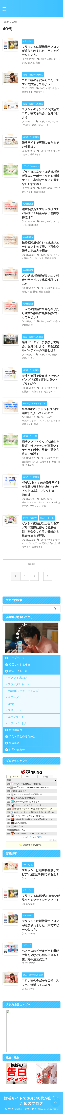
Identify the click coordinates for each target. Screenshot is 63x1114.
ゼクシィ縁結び (17, 677)
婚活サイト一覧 (18, 671)
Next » (32, 563)
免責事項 (14, 743)
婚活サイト (27, 91)
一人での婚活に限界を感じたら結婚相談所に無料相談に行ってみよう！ (40, 313)
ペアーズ (13, 697)
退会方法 (29, 465)
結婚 (36, 424)
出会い (55, 88)
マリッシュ (35, 506)
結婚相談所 (39, 191)
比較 (35, 291)
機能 (37, 62)
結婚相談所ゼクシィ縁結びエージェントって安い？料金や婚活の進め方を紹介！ (40, 246)
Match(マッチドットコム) (23, 690)
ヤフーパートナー (18, 723)
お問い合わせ (17, 749)
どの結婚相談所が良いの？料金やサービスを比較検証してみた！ (40, 279)
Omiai (54, 502)
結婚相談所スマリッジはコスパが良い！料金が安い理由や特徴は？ (40, 213)
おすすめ (55, 420)
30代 (43, 59)
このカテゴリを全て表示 (31, 837)
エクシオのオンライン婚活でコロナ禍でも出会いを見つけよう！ (40, 113)
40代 (49, 59)
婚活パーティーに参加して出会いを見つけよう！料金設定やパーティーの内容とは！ (40, 346)
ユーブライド (16, 716)
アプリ (56, 388)
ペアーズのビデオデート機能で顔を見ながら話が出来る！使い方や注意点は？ (40, 955)
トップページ (17, 658)
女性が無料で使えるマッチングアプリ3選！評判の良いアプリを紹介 (40, 379)
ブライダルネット (18, 684)
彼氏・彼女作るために (22, 736)
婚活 (34, 125)
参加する (52, 840)
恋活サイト (39, 91)
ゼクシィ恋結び (41, 543)
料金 (30, 291)
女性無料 (26, 391)
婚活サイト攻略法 (19, 664)
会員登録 (26, 461)
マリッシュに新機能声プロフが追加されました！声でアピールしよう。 (40, 50)
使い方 (31, 62)
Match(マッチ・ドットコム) (36, 420)
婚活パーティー (45, 125)
